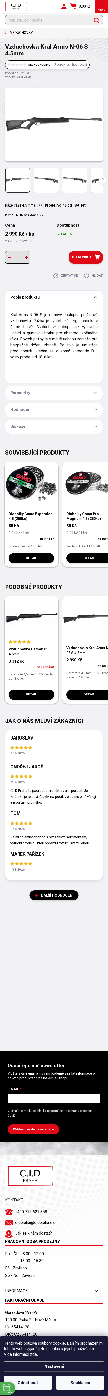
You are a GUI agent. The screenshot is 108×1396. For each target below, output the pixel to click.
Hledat (96, 20)
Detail (31, 558)
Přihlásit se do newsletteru (33, 1129)
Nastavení (54, 1366)
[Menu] (101, 6)
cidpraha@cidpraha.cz (35, 1222)
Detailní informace (21, 215)
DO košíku (81, 257)
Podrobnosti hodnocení (71, 64)
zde (33, 1354)
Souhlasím (80, 1382)
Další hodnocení (57, 895)
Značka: (18, 77)
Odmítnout (28, 1382)
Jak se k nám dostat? (33, 1233)
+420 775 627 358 (31, 1211)
